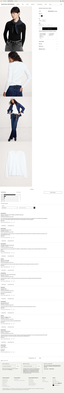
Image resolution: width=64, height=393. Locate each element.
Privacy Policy (13, 388)
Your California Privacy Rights (27, 388)
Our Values (43, 380)
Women (2, 360)
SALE (46, 4)
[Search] (61, 4)
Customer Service (4, 379)
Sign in (40, 36)
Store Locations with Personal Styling (19, 380)
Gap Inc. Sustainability (45, 381)
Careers (43, 379)
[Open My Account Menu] (61, 1)
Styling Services (16, 379)
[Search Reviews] (34, 208)
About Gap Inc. (42, 388)
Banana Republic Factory (56, 381)
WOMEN (18, 4)
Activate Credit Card (31, 382)
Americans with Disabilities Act (6, 389)
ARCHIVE (32, 4)
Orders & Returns (4, 381)
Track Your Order (4, 382)
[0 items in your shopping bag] (63, 1)
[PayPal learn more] (52, 31)
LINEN (27, 4)
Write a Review (53, 192)
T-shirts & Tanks (6, 360)
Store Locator (54, 380)
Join (42, 36)
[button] (16, 96)
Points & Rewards (31, 380)
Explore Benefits (31, 381)
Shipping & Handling (5, 380)
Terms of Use (33, 388)
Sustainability (38, 388)
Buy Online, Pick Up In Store (6, 386)
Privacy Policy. (10, 369)
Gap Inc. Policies (26, 389)
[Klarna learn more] (56, 31)
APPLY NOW (46, 368)
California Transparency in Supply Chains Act (18, 389)
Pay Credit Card (31, 379)
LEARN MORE (51, 368)
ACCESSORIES (39, 4)
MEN (23, 4)
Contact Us (54, 379)
